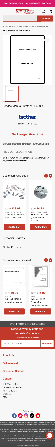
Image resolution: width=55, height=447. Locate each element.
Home (5, 26)
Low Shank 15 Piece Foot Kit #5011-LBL (14, 216)
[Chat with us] (43, 11)
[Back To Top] (51, 443)
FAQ (5, 397)
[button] (4, 11)
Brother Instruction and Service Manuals (28, 26)
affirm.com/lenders (28, 431)
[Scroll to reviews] (27, 111)
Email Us (7, 394)
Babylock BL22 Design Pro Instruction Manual (39, 302)
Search (46, 18)
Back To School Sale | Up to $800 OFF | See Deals (27, 3)
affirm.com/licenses (41, 438)
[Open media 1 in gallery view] (47, 40)
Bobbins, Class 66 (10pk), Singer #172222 (39, 217)
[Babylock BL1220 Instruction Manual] (14, 290)
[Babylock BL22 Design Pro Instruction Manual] (40, 290)
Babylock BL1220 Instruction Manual (13, 300)
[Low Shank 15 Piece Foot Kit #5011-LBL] (14, 205)
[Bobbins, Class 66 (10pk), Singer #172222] (40, 205)
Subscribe (47, 343)
